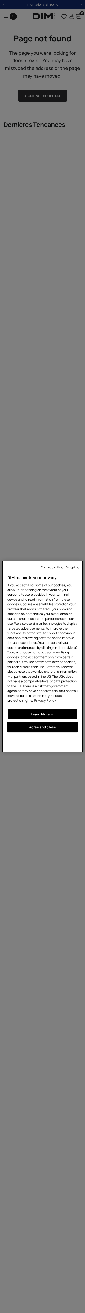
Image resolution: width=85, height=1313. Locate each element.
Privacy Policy (45, 700)
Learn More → (42, 714)
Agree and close (42, 727)
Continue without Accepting (60, 567)
